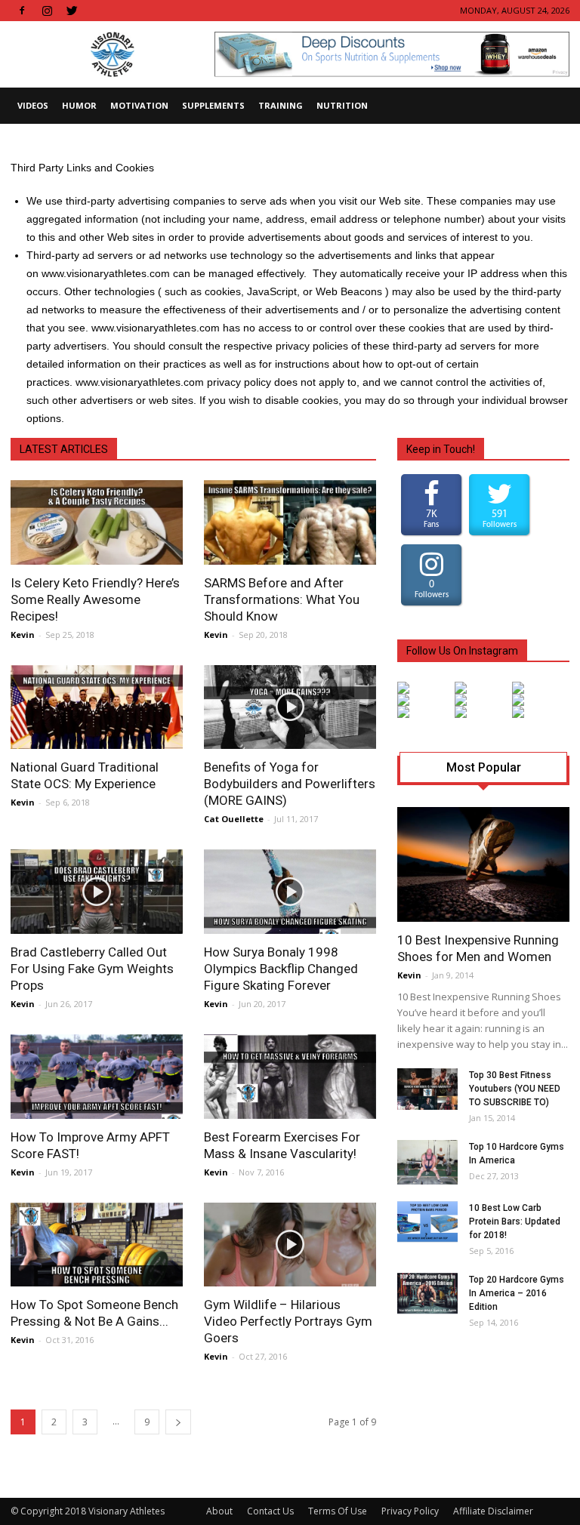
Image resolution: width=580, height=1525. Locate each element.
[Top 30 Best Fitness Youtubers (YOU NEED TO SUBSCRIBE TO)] (427, 1089)
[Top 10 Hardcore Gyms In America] (427, 1162)
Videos (32, 105)
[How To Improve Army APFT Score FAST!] (97, 1076)
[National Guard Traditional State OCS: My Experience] (97, 707)
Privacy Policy (410, 1511)
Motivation (139, 105)
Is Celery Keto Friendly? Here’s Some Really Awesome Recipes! (95, 599)
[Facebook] (22, 10)
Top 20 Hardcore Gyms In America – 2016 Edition (516, 1293)
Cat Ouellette (234, 818)
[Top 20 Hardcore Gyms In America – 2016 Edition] (427, 1293)
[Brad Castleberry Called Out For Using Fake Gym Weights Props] (97, 891)
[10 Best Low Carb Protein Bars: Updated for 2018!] (427, 1222)
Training (280, 105)
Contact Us (270, 1511)
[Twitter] (71, 10)
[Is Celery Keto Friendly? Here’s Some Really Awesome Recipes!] (97, 522)
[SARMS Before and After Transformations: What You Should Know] (290, 522)
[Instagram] (46, 10)
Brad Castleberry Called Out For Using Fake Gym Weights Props (92, 968)
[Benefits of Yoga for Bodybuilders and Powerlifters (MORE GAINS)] (290, 707)
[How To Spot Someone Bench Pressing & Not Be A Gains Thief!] (97, 1245)
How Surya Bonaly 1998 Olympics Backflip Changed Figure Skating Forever (281, 968)
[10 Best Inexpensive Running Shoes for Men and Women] (483, 864)
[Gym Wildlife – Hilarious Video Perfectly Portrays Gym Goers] (290, 1245)
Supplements (213, 105)
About (219, 1511)
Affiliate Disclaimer (493, 1511)
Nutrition (342, 105)
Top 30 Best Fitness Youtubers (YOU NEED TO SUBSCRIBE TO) (514, 1089)
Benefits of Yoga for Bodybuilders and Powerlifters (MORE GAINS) (289, 783)
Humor (79, 105)
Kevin (23, 634)
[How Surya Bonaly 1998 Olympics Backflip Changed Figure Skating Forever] (290, 891)
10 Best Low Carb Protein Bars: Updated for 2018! (514, 1221)
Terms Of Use (337, 1511)
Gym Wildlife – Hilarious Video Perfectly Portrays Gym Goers (288, 1321)
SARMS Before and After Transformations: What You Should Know (281, 599)
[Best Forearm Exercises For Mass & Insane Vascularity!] (290, 1076)
